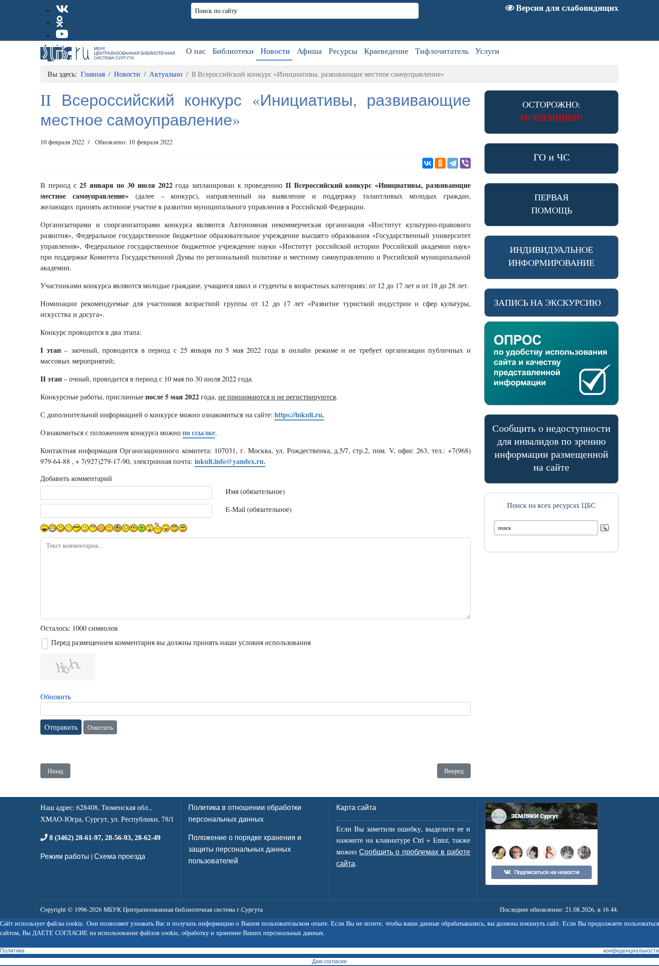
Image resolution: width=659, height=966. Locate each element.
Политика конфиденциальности (329, 951)
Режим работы (64, 856)
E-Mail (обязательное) (258, 509)
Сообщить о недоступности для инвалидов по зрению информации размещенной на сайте (551, 447)
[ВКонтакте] (427, 163)
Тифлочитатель (441, 50)
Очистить (100, 727)
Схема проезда (119, 856)
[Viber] (465, 163)
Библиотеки (233, 50)
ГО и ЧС (551, 156)
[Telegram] (452, 163)
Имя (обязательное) (255, 491)
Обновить (55, 696)
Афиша (309, 50)
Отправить (61, 727)
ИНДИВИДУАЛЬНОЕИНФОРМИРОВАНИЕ (551, 256)
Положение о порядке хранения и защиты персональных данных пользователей (244, 848)
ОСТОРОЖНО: (551, 110)
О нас (196, 50)
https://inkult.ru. (299, 414)
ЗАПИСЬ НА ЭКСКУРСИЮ (547, 302)
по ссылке (198, 432)
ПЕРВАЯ (551, 203)
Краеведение (386, 50)
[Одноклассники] (440, 163)
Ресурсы (343, 50)
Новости (275, 50)
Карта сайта (356, 807)
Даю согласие (329, 961)
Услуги (487, 50)
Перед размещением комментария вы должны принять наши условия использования (181, 642)
